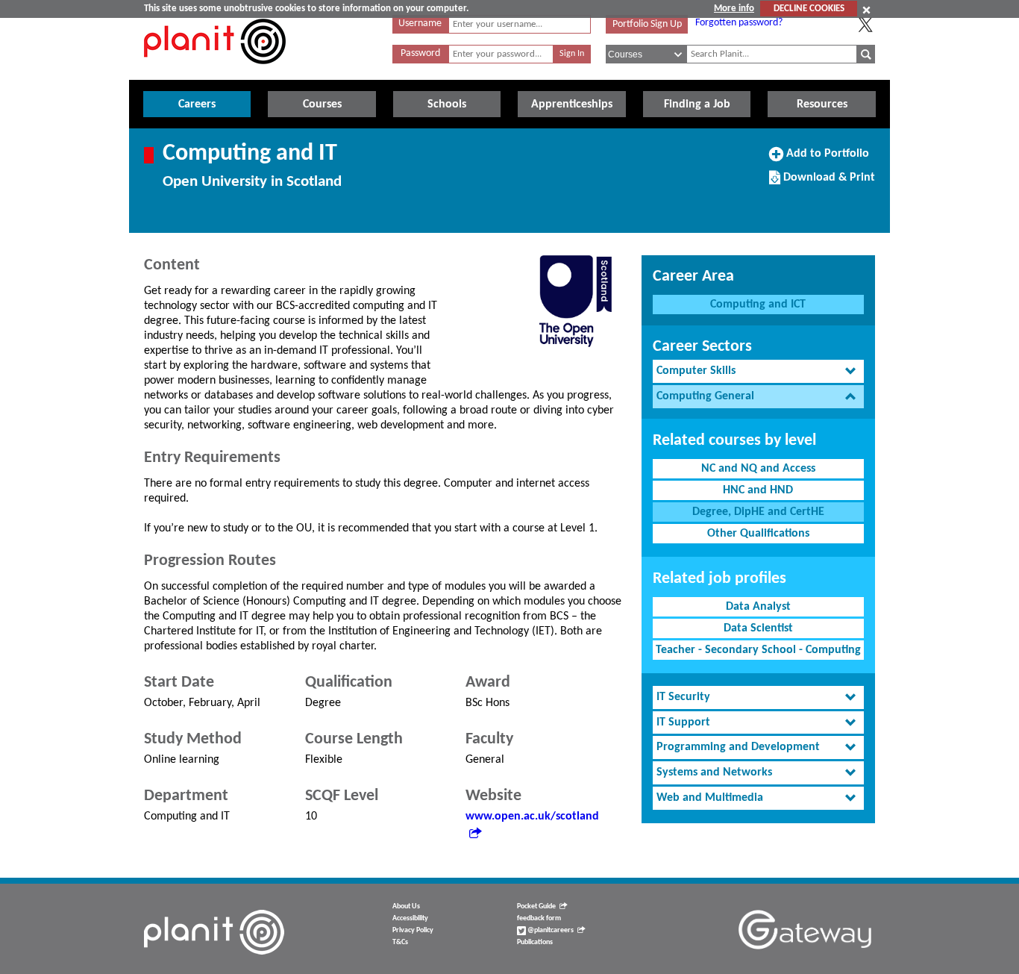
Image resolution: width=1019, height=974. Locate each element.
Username (420, 23)
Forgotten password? (739, 22)
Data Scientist (758, 628)
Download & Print (827, 183)
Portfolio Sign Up (647, 24)
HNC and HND (758, 490)
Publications (535, 942)
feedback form (539, 918)
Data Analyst (758, 607)
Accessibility (410, 918)
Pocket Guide (536, 906)
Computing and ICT (758, 304)
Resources (822, 104)
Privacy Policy (412, 930)
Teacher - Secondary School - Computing (758, 650)
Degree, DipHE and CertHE (758, 512)
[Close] (866, 9)
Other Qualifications (758, 534)
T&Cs (400, 942)
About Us (406, 906)
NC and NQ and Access (758, 469)
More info (734, 8)
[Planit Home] (215, 72)
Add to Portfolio (826, 159)
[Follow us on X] (865, 24)
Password (420, 53)
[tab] (758, 371)
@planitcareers (550, 930)
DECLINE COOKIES (809, 8)
